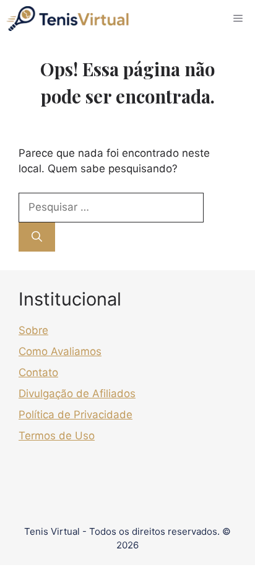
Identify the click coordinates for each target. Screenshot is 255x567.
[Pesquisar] (37, 237)
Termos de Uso (57, 435)
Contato (38, 372)
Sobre (33, 330)
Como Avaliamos (60, 351)
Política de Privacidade (75, 414)
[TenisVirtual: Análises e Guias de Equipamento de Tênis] (67, 18)
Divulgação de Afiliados (77, 393)
